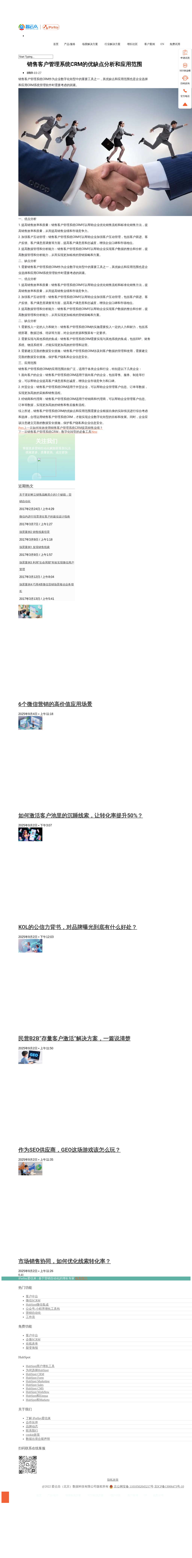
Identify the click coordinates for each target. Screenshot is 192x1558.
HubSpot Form (35, 1377)
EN (162, 44)
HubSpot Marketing (38, 1381)
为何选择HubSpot (37, 1370)
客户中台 (32, 1296)
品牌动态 (32, 1426)
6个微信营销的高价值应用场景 (55, 704)
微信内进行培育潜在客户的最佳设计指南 (44, 516)
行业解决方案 (112, 44)
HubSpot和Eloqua (37, 1395)
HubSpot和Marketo (38, 1399)
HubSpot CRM (35, 1374)
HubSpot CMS (35, 1388)
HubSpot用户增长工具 (40, 1366)
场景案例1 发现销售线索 (34, 547)
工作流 (30, 1317)
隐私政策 (112, 1479)
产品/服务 (69, 44)
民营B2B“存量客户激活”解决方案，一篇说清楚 (74, 1038)
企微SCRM (33, 1339)
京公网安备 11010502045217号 (134, 1486)
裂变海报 (32, 1347)
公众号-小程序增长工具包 (43, 1308)
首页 (55, 44)
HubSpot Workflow (37, 1392)
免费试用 (175, 44)
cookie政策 (33, 1434)
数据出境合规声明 (38, 1438)
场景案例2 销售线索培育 (34, 532)
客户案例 (149, 44)
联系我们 (81, 1278)
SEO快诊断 (185, 70)
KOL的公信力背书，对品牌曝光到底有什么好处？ (77, 927)
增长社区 (132, 44)
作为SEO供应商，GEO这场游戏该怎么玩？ (69, 1150)
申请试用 (185, 58)
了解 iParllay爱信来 (38, 1418)
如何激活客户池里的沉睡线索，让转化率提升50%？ (80, 815)
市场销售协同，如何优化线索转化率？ (64, 1261)
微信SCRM (33, 1300)
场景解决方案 (90, 44)
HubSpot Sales (35, 1384)
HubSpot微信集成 (37, 1304)
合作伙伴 (32, 1422)
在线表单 (32, 1343)
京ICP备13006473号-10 (169, 1486)
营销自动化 (33, 1312)
